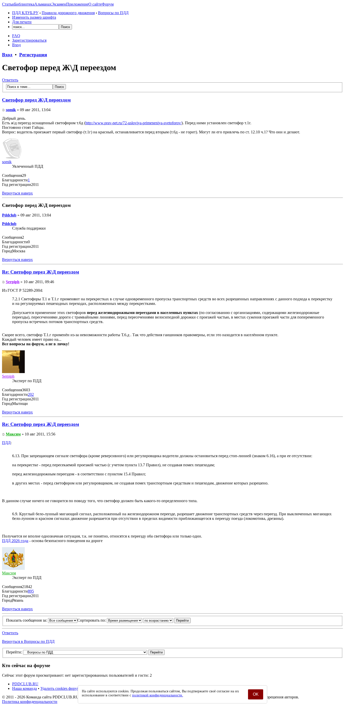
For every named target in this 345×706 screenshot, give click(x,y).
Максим (13, 434)
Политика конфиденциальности (29, 701)
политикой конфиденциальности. (157, 695)
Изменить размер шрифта (34, 17)
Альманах (43, 4)
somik (11, 110)
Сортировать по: (92, 620)
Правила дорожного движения (68, 13)
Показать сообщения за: (27, 620)
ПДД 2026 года (15, 541)
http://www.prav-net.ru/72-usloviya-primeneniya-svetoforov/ (133, 123)
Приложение (77, 4)
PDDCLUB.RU (25, 684)
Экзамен (59, 4)
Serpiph (12, 282)
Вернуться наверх (17, 193)
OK (256, 694)
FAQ (16, 36)
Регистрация (33, 54)
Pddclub (9, 215)
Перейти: (14, 652)
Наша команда (24, 688)
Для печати (22, 22)
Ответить (10, 80)
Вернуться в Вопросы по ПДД (28, 641)
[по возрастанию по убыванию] (167, 620)
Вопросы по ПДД (113, 13)
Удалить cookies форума (60, 688)
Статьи (8, 4)
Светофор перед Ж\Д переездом (36, 100)
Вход (16, 45)
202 (31, 394)
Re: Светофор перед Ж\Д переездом (40, 272)
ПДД (6, 443)
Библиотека (24, 4)
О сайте (95, 4)
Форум (108, 4)
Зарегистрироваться (29, 40)
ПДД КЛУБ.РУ (25, 13)
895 (31, 591)
